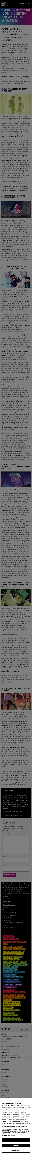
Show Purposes (16, 1150)
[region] (16, 1126)
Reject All (15, 1145)
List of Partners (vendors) (8, 1135)
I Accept (16, 1140)
